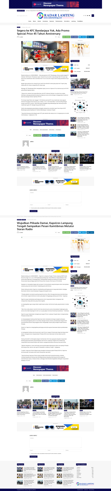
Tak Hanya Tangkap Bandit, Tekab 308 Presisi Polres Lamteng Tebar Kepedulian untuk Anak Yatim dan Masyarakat (83, 134)
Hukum (72, 127)
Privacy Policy (91, 489)
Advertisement (80, 489)
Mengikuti (88, 68)
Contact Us (86, 489)
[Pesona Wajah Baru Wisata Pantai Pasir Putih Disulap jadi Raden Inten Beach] (80, 83)
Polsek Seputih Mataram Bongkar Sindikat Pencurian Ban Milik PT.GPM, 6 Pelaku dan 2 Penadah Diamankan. (83, 126)
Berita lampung (35, 129)
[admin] (18, 37)
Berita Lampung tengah (44, 129)
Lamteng (72, 90)
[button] (93, 15)
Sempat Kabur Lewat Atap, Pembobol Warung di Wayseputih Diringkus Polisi (41, 10)
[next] (93, 10)
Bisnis (18, 27)
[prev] (91, 10)
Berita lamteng (51, 129)
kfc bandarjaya (58, 129)
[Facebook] (84, 16)
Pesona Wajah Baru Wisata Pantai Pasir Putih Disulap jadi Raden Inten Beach (79, 92)
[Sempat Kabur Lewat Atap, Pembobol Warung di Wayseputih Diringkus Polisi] (87, 159)
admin (21, 36)
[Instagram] (86, 16)
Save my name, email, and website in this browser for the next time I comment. (46, 208)
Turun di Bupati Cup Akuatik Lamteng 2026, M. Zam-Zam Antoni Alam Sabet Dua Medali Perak (83, 119)
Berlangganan (87, 71)
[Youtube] (89, 16)
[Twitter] (88, 16)
